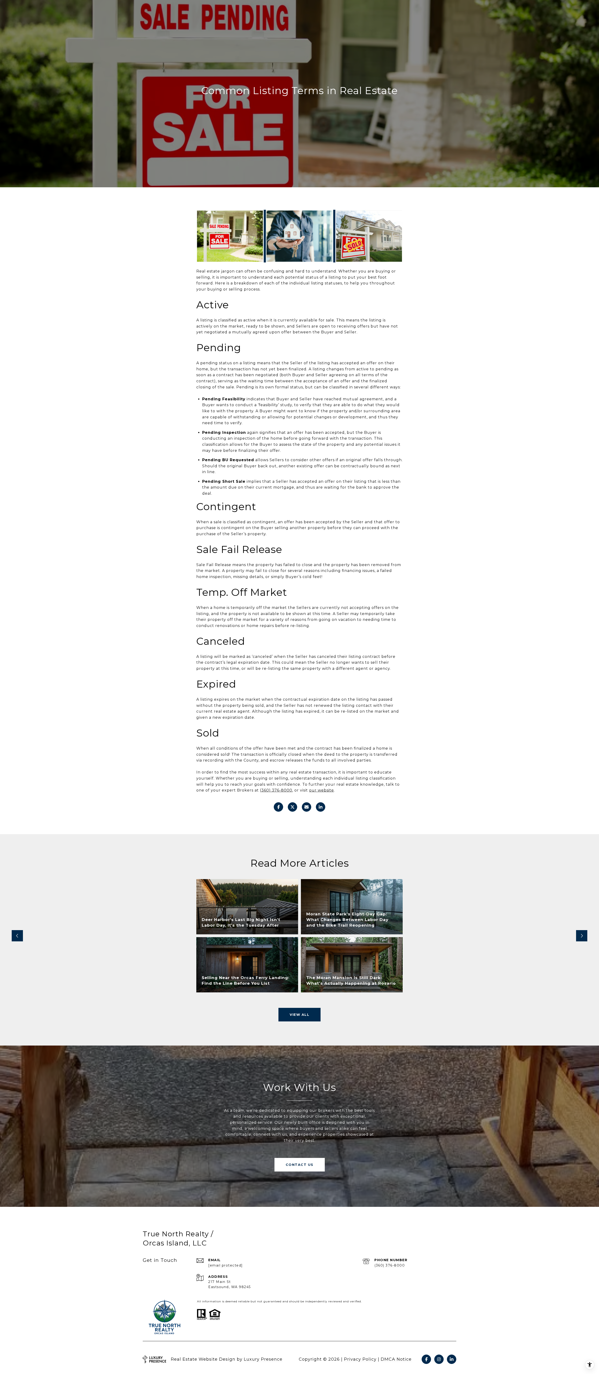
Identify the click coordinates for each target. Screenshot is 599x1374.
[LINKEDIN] (451, 1359)
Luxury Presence (263, 1359)
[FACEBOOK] (426, 1359)
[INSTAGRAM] (439, 1359)
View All (299, 1015)
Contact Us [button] (300, 1165)
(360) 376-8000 (389, 1265)
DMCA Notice (396, 1359)
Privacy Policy (360, 1359)
